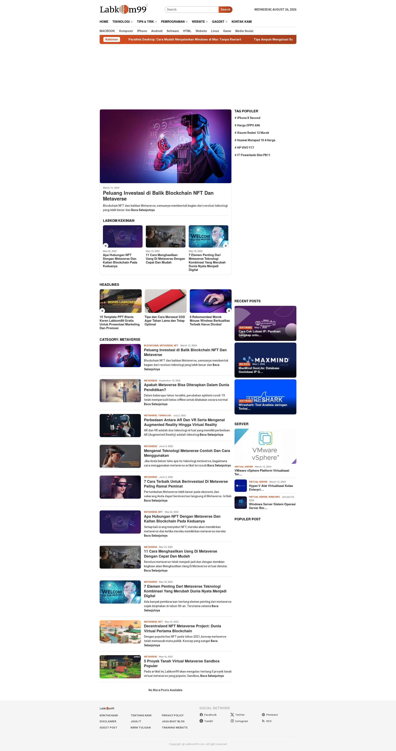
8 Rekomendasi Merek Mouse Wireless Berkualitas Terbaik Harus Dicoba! (210, 320)
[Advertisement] (198, 77)
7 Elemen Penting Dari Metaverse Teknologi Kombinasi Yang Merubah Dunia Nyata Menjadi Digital (207, 262)
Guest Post (108, 727)
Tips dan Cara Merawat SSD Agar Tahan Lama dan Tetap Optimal (165, 320)
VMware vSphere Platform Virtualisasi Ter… (262, 472)
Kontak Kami (109, 715)
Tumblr (208, 721)
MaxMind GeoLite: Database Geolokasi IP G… (259, 370)
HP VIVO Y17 (245, 147)
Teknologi (164, 415)
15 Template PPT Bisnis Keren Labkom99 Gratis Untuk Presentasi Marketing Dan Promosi (120, 322)
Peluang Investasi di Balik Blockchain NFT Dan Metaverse (158, 196)
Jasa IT (136, 721)
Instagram (241, 721)
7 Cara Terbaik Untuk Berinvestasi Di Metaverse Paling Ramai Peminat (186, 484)
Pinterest (272, 714)
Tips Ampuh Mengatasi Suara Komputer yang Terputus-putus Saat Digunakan (283, 39)
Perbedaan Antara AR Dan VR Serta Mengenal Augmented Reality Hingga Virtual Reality (184, 422)
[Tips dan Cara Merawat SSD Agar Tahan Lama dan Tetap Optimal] (165, 301)
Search (225, 9)
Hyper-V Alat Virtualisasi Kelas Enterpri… (271, 487)
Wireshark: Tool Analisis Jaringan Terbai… (263, 406)
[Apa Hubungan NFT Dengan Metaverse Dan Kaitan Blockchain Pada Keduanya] (123, 236)
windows (274, 497)
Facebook (210, 714)
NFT (176, 345)
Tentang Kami (141, 715)
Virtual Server (244, 466)
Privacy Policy (173, 715)
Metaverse (166, 345)
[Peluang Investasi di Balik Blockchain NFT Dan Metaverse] (166, 146)
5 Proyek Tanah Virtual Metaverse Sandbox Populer (182, 663)
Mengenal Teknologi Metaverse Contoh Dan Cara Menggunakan (187, 453)
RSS (269, 721)
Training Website (175, 727)
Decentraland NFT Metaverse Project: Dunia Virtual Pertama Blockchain (182, 628)
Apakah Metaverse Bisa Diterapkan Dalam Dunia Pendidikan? (186, 387)
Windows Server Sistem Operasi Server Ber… (272, 506)
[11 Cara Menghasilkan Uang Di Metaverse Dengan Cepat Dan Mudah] (166, 236)
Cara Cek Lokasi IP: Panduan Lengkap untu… (259, 333)
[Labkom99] (124, 9)
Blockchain (151, 345)
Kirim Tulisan (141, 727)
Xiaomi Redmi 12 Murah (253, 132)
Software (245, 327)
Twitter (240, 714)
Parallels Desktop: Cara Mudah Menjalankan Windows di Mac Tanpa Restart (156, 39)
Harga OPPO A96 (248, 125)
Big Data (244, 364)
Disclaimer (108, 721)
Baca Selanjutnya (143, 210)
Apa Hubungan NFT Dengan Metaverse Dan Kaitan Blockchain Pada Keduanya (120, 260)
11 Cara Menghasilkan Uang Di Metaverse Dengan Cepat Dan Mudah (165, 258)
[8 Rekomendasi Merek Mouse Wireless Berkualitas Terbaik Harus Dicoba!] (211, 301)
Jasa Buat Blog (173, 721)
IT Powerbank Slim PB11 (253, 155)
